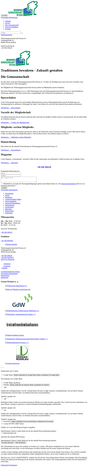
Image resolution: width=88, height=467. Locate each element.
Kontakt (8, 29)
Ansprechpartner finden (13, 199)
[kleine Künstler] (11, 244)
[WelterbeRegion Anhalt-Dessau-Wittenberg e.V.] (22, 311)
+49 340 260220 (44, 167)
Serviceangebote (10, 201)
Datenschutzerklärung (68, 184)
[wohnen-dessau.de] (12, 363)
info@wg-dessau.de (7, 259)
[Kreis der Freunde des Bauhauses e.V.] (22, 331)
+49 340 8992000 (7, 241)
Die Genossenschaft (12, 25)
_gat (4, 398)
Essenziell (6, 421)
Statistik (6, 385)
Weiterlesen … (10, 108)
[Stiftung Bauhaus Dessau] (14, 335)
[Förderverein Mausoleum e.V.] (16, 286)
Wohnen (8, 21)
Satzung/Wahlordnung (12, 203)
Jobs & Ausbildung (11, 27)
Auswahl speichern (7, 442)
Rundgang (8, 197)
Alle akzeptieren (21, 442)
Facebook (6, 266)
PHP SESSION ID (9, 433)
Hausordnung (9, 205)
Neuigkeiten (9, 193)
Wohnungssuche (6, 35)
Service (7, 23)
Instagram (7, 264)
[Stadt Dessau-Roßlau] (22, 360)
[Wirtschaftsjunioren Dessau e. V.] (17, 342)
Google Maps (8, 375)
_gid (4, 387)
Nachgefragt (9, 207)
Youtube (4, 268)
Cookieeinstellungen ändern (10, 272)
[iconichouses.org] (17, 289)
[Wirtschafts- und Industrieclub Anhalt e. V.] (20, 314)
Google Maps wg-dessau (11, 383)
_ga (4, 410)
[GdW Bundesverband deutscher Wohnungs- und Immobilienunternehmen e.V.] (22, 307)
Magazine (8, 209)
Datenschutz (9, 211)
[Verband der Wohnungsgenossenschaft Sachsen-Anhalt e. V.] (26, 339)
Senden (4, 188)
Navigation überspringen (9, 17)
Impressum (9, 213)
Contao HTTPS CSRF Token (13, 424)
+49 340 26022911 (7, 257)
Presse (7, 195)
